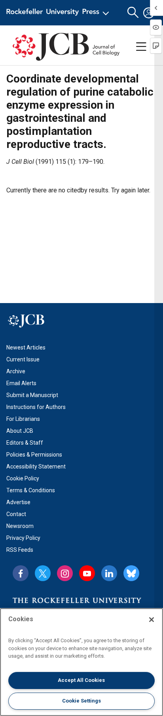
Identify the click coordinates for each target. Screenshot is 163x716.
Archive (15, 371)
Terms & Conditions (30, 490)
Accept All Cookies (81, 680)
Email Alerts (21, 383)
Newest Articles (25, 347)
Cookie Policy (22, 478)
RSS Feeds (19, 550)
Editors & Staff (24, 443)
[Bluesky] (131, 573)
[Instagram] (65, 573)
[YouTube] (87, 573)
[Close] (151, 619)
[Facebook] (20, 573)
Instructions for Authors (36, 407)
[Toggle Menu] (141, 47)
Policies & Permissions (34, 454)
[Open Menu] (59, 12)
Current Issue (23, 359)
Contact (16, 514)
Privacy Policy (23, 538)
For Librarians (23, 419)
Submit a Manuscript (32, 395)
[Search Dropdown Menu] (132, 13)
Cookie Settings (81, 701)
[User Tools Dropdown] (149, 13)
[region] (81, 662)
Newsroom (20, 526)
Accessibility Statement (36, 466)
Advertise (18, 502)
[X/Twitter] (43, 573)
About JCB (19, 431)
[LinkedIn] (109, 573)
